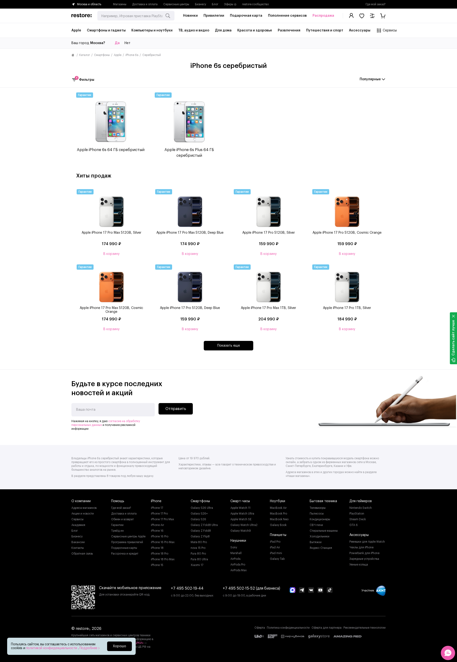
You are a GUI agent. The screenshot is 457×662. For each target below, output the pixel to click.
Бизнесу (200, 4)
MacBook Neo (279, 519)
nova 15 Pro (198, 547)
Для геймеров (360, 501)
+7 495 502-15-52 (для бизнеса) (251, 588)
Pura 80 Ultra (199, 559)
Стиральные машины (324, 530)
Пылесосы (317, 513)
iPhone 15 (157, 565)
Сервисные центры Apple (128, 536)
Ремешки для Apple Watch (367, 541)
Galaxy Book (278, 525)
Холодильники (319, 536)
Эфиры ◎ (230, 4)
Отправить (175, 409)
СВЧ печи (316, 525)
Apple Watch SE (241, 519)
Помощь (117, 501)
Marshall (236, 553)
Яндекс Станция (321, 547)
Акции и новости (82, 513)
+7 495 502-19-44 (187, 588)
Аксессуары (359, 535)
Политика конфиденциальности (288, 627)
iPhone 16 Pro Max (162, 542)
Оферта (259, 627)
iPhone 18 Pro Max (162, 559)
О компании (81, 501)
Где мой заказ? (376, 4)
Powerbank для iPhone (364, 553)
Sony (233, 547)
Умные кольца (358, 564)
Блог (215, 4)
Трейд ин (117, 530)
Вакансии (78, 542)
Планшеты (278, 535)
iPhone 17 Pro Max (162, 519)
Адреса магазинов (84, 507)
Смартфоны (102, 55)
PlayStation (356, 513)
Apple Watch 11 (240, 507)
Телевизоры (318, 507)
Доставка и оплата (145, 4)
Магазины (119, 4)
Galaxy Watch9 (240, 530)
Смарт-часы (240, 501)
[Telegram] (302, 590)
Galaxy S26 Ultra (202, 507)
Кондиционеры (320, 519)
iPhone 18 (157, 547)
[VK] (311, 590)
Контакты (77, 547)
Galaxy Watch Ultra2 (244, 525)
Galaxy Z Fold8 (201, 530)
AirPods (235, 558)
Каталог (84, 55)
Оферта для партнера (327, 627)
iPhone (156, 501)
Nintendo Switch (360, 507)
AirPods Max (238, 570)
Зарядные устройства (364, 558)
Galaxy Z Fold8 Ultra (204, 525)
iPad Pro (275, 541)
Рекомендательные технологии (364, 627)
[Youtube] (320, 590)
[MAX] (292, 590)
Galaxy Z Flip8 (200, 536)
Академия (78, 525)
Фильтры (85, 79)
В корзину (111, 254)
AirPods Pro (237, 564)
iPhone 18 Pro (159, 553)
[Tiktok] (330, 590)
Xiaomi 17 (197, 565)
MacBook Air (278, 507)
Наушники (238, 540)
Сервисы (77, 519)
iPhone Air (157, 525)
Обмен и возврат (122, 519)
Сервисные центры (176, 4)
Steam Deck (357, 519)
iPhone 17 (157, 507)
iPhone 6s (131, 55)
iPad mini (276, 553)
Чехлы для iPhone (361, 547)
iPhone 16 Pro (159, 536)
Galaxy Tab (277, 558)
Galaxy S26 (198, 519)
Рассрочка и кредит (124, 553)
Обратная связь (82, 553)
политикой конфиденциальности (52, 648)
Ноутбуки (277, 501)
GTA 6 (353, 525)
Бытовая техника (323, 501)
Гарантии (117, 525)
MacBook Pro (278, 513)
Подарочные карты (124, 547)
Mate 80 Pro (199, 542)
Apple (117, 55)
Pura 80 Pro (198, 553)
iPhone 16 (157, 530)
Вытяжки (316, 542)
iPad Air (275, 547)
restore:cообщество (255, 4)
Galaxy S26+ (199, 513)
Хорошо (119, 646)
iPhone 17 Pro (159, 513)
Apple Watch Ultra (242, 513)
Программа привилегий (127, 542)
